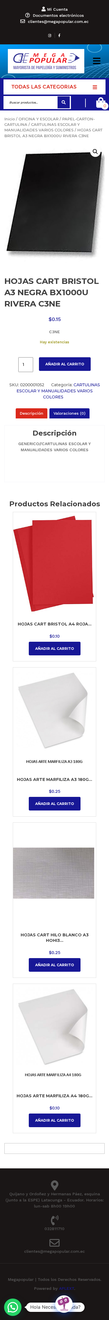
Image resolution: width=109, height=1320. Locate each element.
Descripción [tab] (31, 413)
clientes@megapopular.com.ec (58, 21)
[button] (96, 61)
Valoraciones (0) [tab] (69, 413)
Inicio (9, 119)
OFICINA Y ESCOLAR (38, 119)
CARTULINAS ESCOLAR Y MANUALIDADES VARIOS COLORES (58, 391)
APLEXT (66, 1288)
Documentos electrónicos (58, 15)
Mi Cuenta (57, 9)
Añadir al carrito (64, 364)
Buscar (64, 102)
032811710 (54, 1228)
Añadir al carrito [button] (54, 648)
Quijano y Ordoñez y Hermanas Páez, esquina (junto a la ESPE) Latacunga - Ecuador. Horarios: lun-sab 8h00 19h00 (55, 1200)
